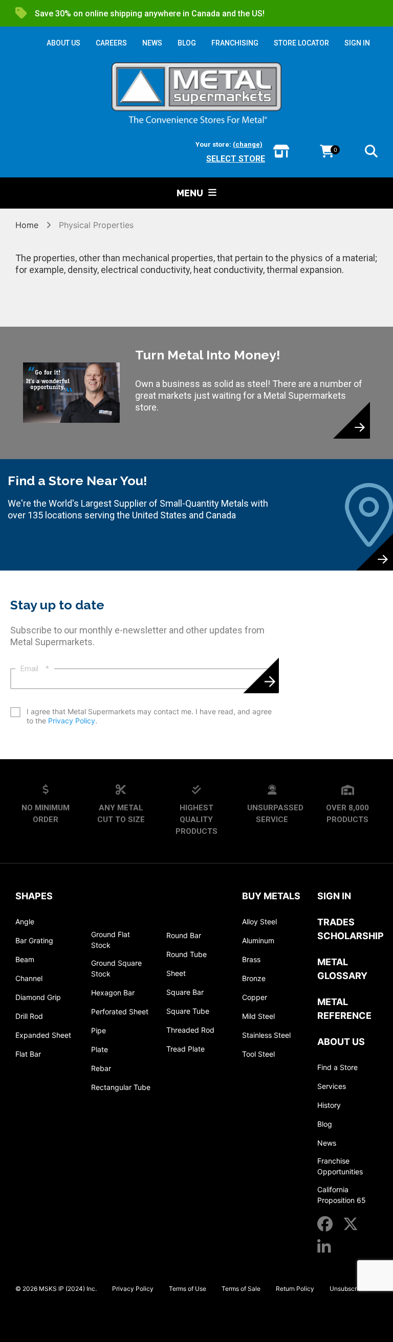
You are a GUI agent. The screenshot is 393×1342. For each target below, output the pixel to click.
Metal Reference (344, 1008)
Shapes (34, 896)
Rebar (101, 1068)
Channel (28, 978)
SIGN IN (357, 43)
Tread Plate (185, 1048)
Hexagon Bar (113, 992)
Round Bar (183, 935)
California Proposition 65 (341, 1194)
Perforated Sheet (119, 1011)
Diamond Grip (38, 997)
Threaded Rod (190, 1030)
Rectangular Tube (120, 1087)
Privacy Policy (71, 720)
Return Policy (295, 1288)
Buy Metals (271, 896)
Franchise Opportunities (340, 1166)
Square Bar (185, 992)
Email (34, 669)
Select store (235, 159)
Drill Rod (29, 1016)
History (329, 1105)
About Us (341, 1041)
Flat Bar (28, 1054)
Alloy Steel (259, 921)
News (326, 1143)
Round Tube (186, 954)
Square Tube (187, 1011)
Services (331, 1086)
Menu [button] (190, 193)
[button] (371, 153)
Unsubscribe (347, 1288)
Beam (24, 959)
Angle (24, 921)
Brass (251, 959)
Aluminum (258, 940)
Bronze (254, 978)
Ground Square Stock (116, 968)
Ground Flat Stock (110, 939)
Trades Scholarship (350, 929)
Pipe (98, 1030)
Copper (254, 997)
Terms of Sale (241, 1288)
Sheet (176, 973)
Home (28, 225)
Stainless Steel (266, 1035)
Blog (324, 1124)
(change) (248, 144)
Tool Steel (258, 1054)
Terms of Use (187, 1288)
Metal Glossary (342, 969)
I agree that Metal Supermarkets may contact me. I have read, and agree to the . (149, 716)
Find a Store (337, 1067)
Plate (99, 1049)
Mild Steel (258, 1016)
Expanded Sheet (43, 1035)
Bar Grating (34, 940)
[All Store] (281, 152)
